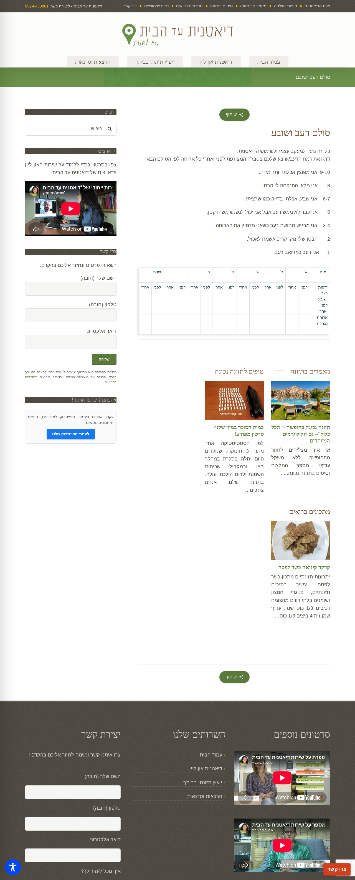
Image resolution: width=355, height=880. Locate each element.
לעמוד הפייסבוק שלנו (70, 434)
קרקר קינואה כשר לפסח (304, 567)
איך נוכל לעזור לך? (101, 871)
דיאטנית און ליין (205, 768)
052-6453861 (37, 6)
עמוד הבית (211, 755)
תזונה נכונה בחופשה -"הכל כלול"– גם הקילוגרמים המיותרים (301, 434)
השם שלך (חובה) (103, 776)
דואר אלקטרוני (105, 839)
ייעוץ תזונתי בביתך (202, 782)
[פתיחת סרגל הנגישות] (12, 867)
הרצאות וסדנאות (204, 796)
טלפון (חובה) (107, 808)
